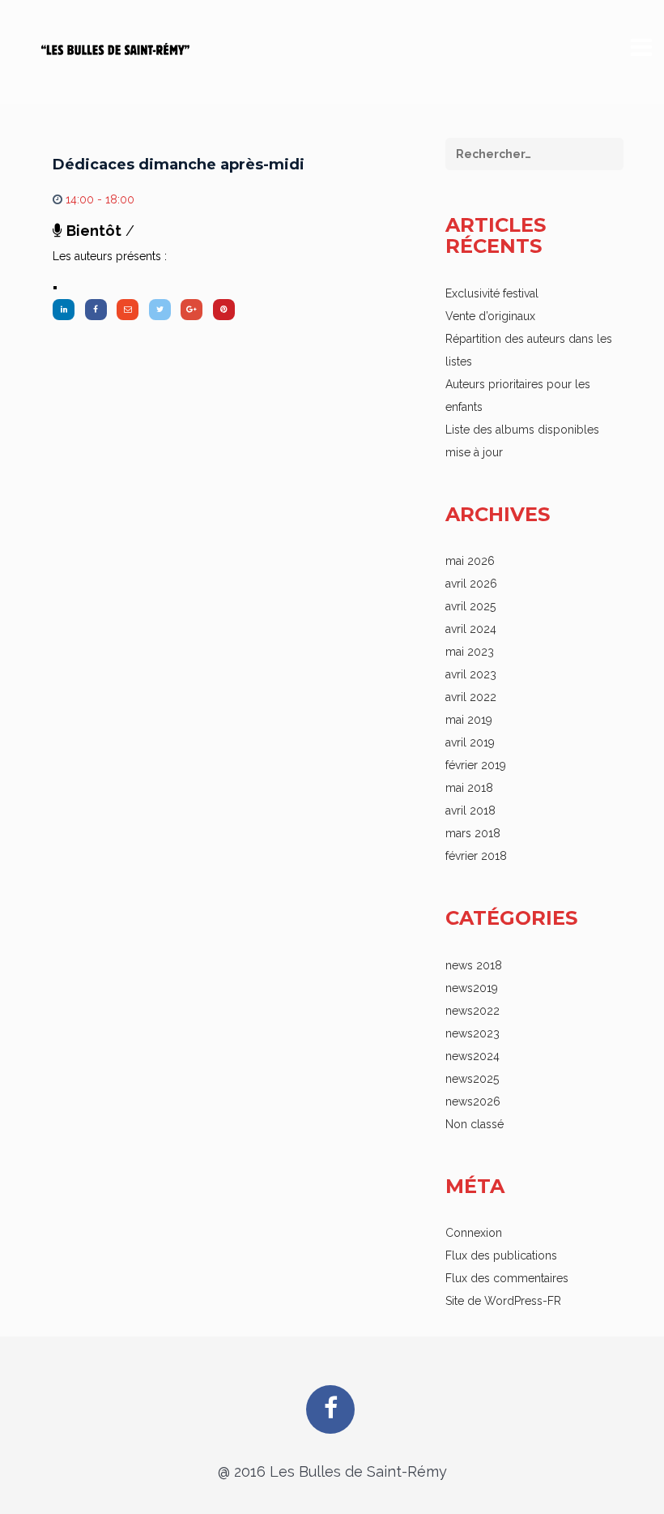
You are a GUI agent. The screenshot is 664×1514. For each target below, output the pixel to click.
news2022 (472, 1010)
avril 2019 (470, 742)
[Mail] (127, 309)
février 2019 (475, 765)
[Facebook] (96, 309)
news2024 (472, 1056)
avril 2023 (470, 674)
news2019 (471, 988)
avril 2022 (470, 697)
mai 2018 (469, 787)
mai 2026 (470, 560)
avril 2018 (470, 810)
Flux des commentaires (506, 1278)
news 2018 (473, 965)
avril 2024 (470, 628)
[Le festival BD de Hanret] (115, 47)
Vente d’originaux (490, 316)
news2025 (472, 1078)
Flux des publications (501, 1255)
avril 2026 (471, 583)
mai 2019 (468, 719)
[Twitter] (160, 309)
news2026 (472, 1101)
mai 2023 (469, 651)
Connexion (473, 1232)
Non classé (474, 1124)
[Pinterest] (224, 309)
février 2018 (476, 855)
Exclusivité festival (491, 293)
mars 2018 (472, 833)
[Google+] (191, 309)
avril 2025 (470, 606)
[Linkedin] (63, 309)
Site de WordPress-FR (503, 1300)
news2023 (472, 1033)
